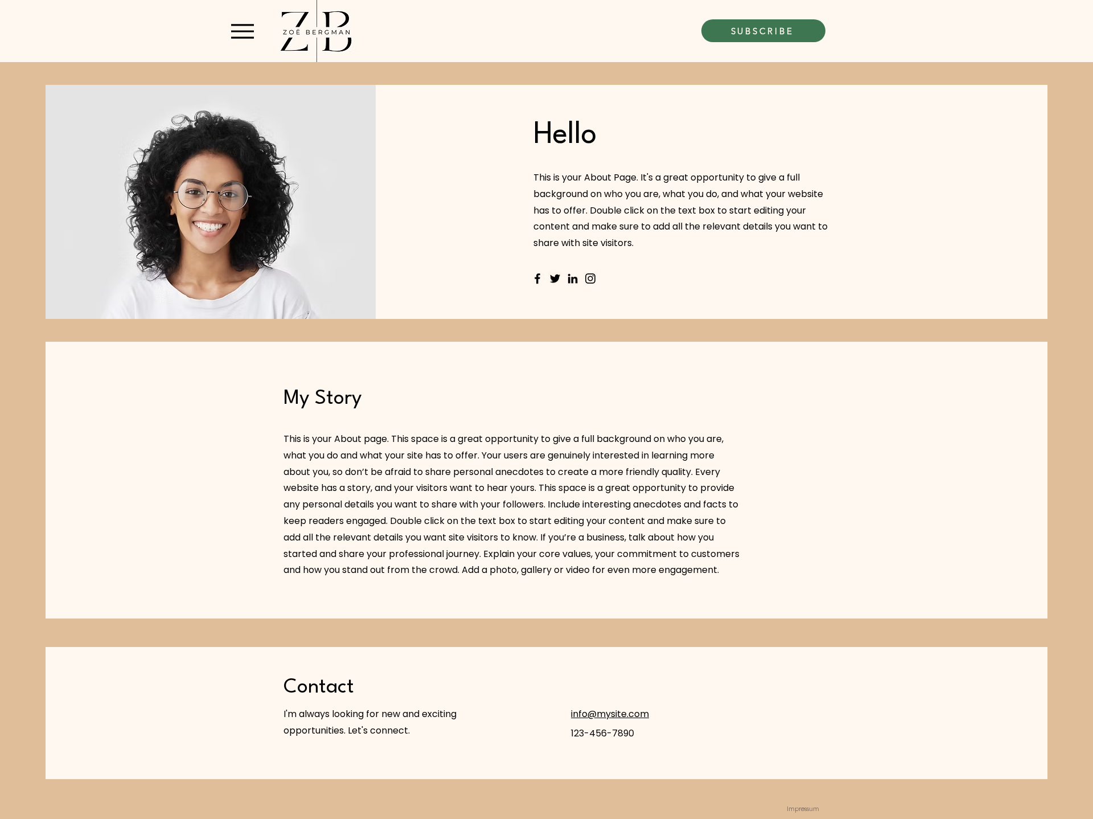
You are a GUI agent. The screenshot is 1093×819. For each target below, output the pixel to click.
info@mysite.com (610, 713)
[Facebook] (537, 278)
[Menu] (242, 31)
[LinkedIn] (573, 278)
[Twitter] (555, 278)
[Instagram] (590, 278)
